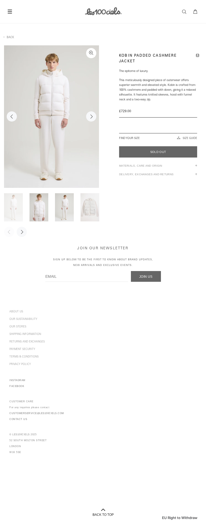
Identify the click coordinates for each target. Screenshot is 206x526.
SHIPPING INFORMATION (25, 334)
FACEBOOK (16, 386)
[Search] (186, 12)
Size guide (190, 138)
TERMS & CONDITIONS (24, 357)
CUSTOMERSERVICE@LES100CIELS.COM (36, 413)
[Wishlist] (198, 56)
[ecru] (158, 121)
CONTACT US (18, 419)
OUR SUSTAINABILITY (23, 319)
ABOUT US (16, 312)
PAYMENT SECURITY (22, 349)
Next (91, 116)
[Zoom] (91, 53)
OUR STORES (17, 327)
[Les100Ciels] (103, 11)
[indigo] (158, 125)
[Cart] (195, 12)
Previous (12, 116)
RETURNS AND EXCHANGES (27, 342)
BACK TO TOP (103, 515)
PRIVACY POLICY (20, 364)
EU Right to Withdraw (179, 518)
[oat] (158, 129)
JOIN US (146, 277)
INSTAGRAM (17, 380)
